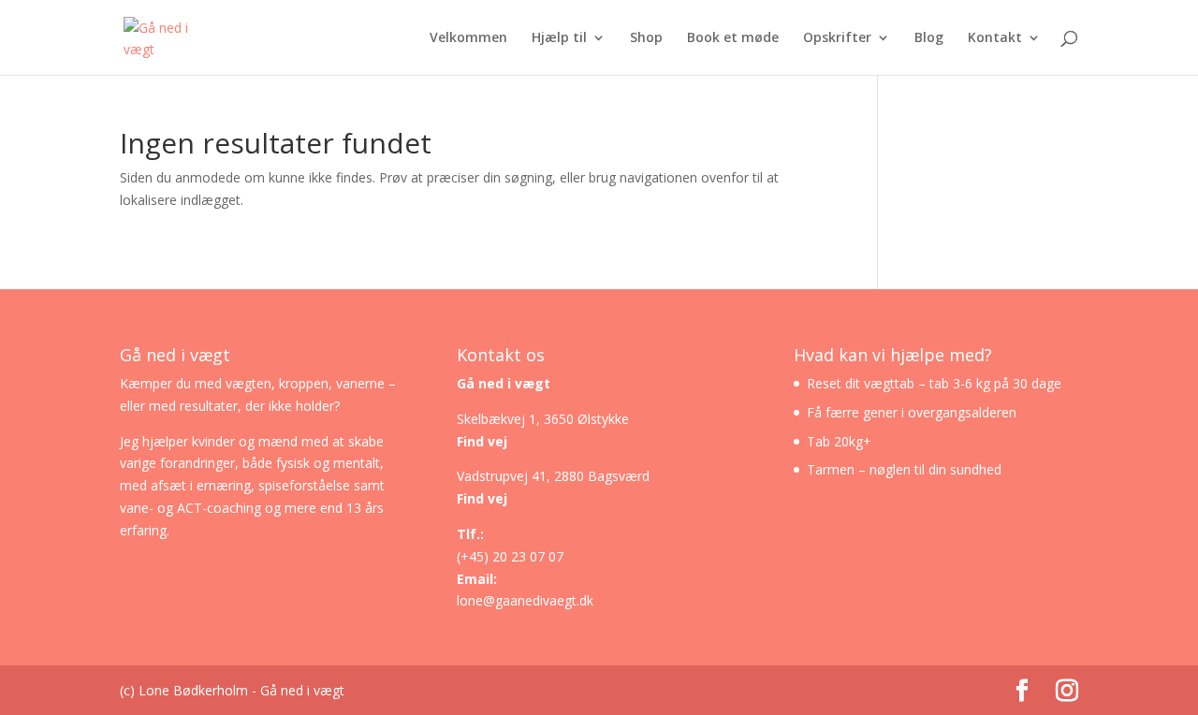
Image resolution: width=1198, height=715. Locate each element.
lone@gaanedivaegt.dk (525, 600)
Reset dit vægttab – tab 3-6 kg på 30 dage (934, 383)
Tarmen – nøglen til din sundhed (904, 469)
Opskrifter (837, 38)
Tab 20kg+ (839, 441)
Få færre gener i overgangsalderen (911, 412)
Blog (928, 38)
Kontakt (995, 38)
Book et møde (733, 38)
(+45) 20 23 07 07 (510, 556)
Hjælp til (559, 38)
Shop (646, 38)
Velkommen (468, 38)
